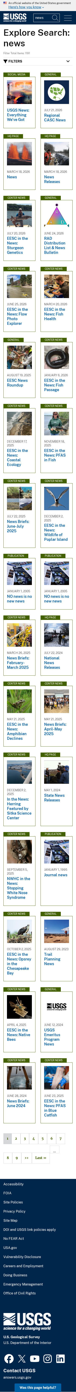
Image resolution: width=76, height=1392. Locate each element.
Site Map (10, 1221)
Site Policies (13, 1202)
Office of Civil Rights (19, 1293)
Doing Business (15, 1275)
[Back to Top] (61, 1376)
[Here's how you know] (38, 5)
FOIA (7, 1193)
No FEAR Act (13, 1239)
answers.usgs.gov (17, 1377)
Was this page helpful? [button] (38, 1388)
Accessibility (13, 1184)
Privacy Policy (14, 1211)
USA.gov (10, 1248)
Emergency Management (23, 1284)
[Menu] (68, 18)
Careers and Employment (23, 1266)
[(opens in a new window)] (9, 1358)
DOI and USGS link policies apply (29, 1230)
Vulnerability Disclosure (22, 1257)
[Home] (14, 21)
